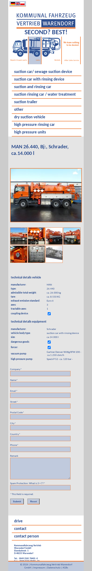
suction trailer (25, 102)
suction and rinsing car (32, 87)
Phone (14, 445)
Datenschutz (53, 568)
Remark (14, 456)
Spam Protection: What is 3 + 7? (27, 483)
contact (20, 529)
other (18, 110)
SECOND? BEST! (46, 32)
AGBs (65, 568)
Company (15, 369)
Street (14, 402)
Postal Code (17, 412)
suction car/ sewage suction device (43, 72)
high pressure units (30, 132)
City (13, 423)
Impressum (39, 568)
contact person (26, 536)
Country (15, 434)
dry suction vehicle (29, 117)
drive (18, 521)
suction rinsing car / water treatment (45, 95)
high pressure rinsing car (34, 125)
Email (13, 391)
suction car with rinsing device (39, 79)
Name (13, 380)
